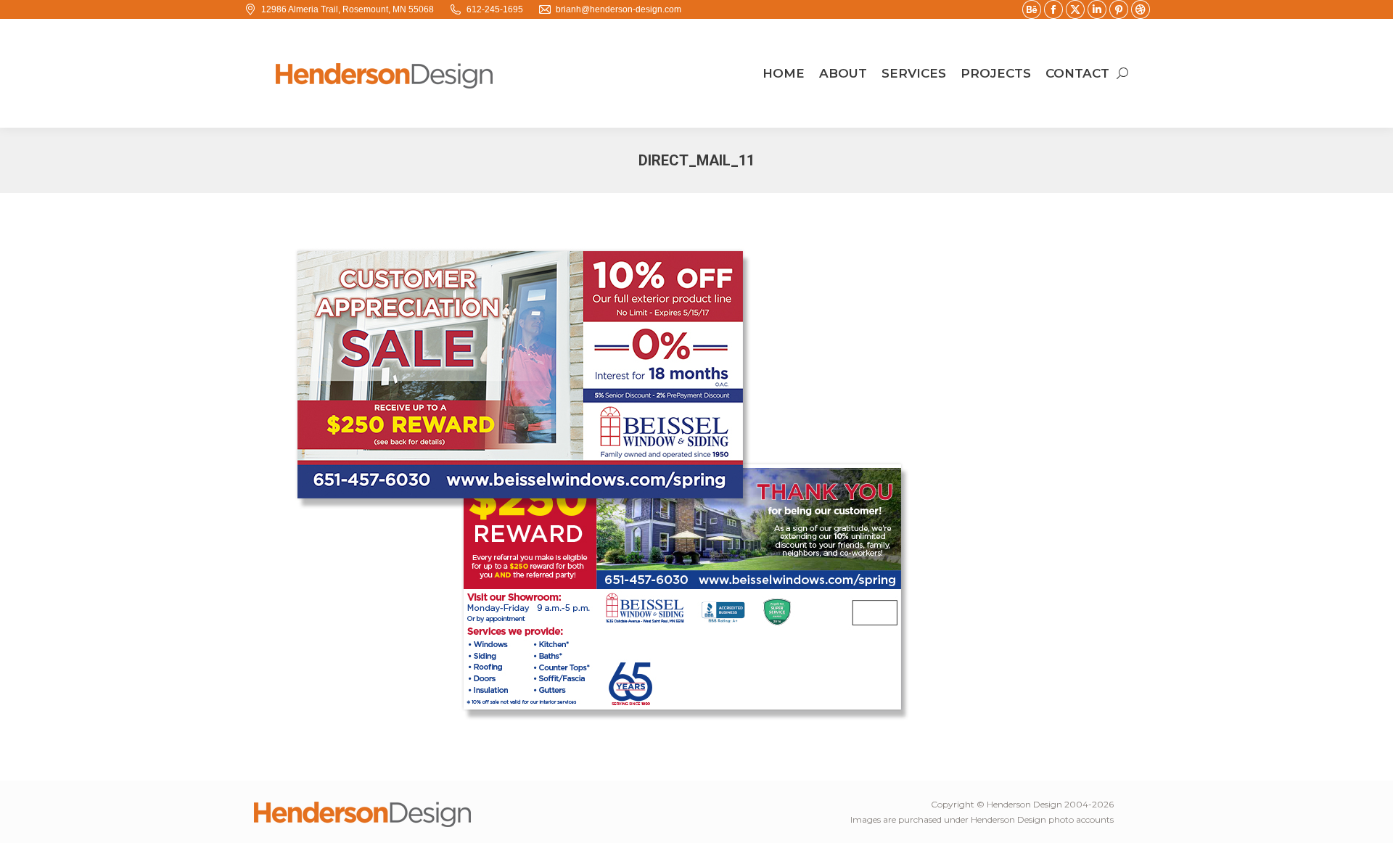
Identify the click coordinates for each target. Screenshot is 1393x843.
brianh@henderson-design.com (618, 9)
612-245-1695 (495, 9)
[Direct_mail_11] (696, 483)
